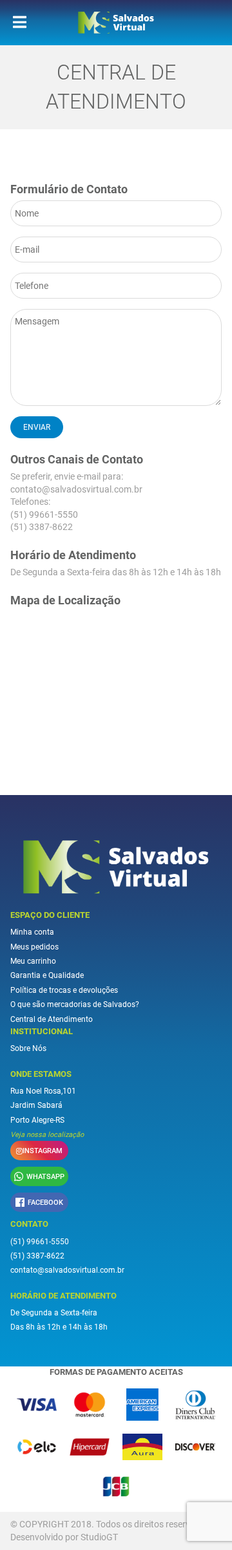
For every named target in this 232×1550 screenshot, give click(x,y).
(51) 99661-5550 (44, 514)
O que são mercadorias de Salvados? (74, 1004)
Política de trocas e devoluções (64, 990)
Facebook (45, 1202)
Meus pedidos (34, 946)
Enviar (36, 427)
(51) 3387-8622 (41, 527)
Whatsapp (45, 1177)
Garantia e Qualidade (47, 975)
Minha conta (32, 932)
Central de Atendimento (51, 1019)
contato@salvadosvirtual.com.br (76, 489)
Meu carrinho (33, 961)
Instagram (43, 1151)
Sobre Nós (28, 1048)
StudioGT (99, 1537)
